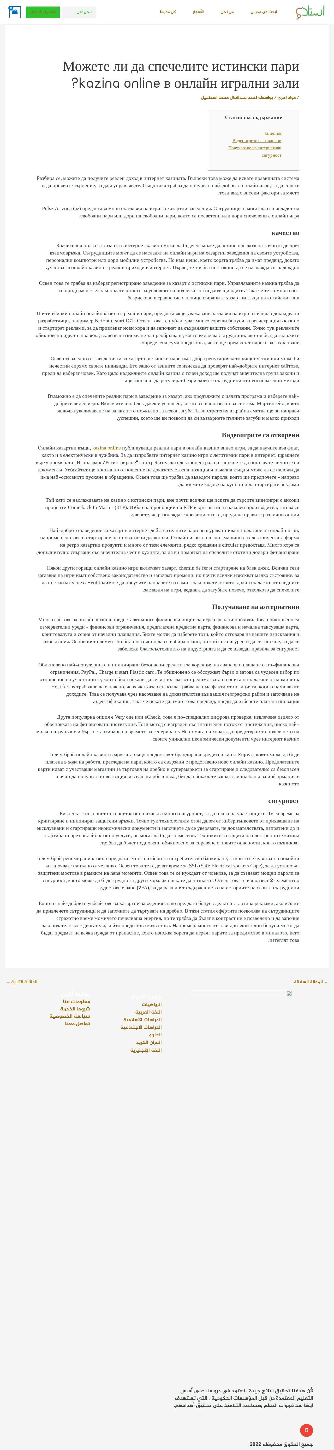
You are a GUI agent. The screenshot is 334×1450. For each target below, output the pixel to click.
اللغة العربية (148, 1012)
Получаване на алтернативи (254, 148)
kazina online (106, 448)
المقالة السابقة (311, 982)
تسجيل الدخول (43, 12)
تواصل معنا (77, 1024)
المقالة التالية (21, 982)
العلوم (155, 1035)
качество (273, 133)
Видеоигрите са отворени (256, 141)
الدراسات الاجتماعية (141, 1027)
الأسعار (198, 12)
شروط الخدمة (75, 1009)
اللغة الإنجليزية (146, 1050)
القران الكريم (148, 1043)
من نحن (227, 12)
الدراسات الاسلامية (142, 1020)
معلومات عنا (76, 1002)
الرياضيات (152, 1005)
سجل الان (84, 12)
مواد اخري (287, 97)
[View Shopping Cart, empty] (15, 12)
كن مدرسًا (168, 12)
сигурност (271, 155)
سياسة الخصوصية (69, 1016)
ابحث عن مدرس (264, 12)
